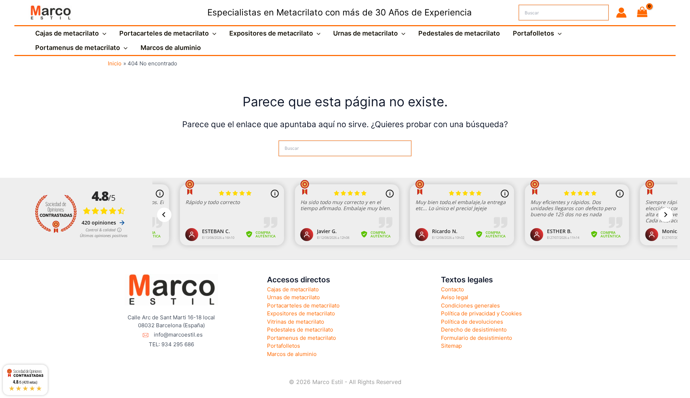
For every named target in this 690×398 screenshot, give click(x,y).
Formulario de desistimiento (476, 337)
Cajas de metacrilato (67, 33)
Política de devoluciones (472, 321)
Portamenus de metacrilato (77, 47)
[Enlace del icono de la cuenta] (621, 12)
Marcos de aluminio (171, 47)
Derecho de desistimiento (474, 329)
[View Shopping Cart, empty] (642, 12)
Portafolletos (533, 33)
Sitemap (451, 345)
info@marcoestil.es (178, 334)
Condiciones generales (470, 305)
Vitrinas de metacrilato (295, 321)
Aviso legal (454, 297)
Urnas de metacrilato (365, 33)
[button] (102, 33)
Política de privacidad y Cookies (481, 313)
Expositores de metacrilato (271, 33)
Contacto (452, 289)
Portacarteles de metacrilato (164, 33)
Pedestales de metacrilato (459, 33)
